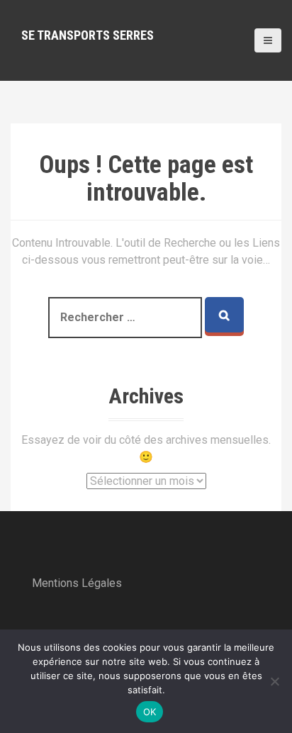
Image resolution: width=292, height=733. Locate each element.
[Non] (274, 681)
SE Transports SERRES (87, 35)
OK (150, 711)
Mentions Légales (77, 583)
